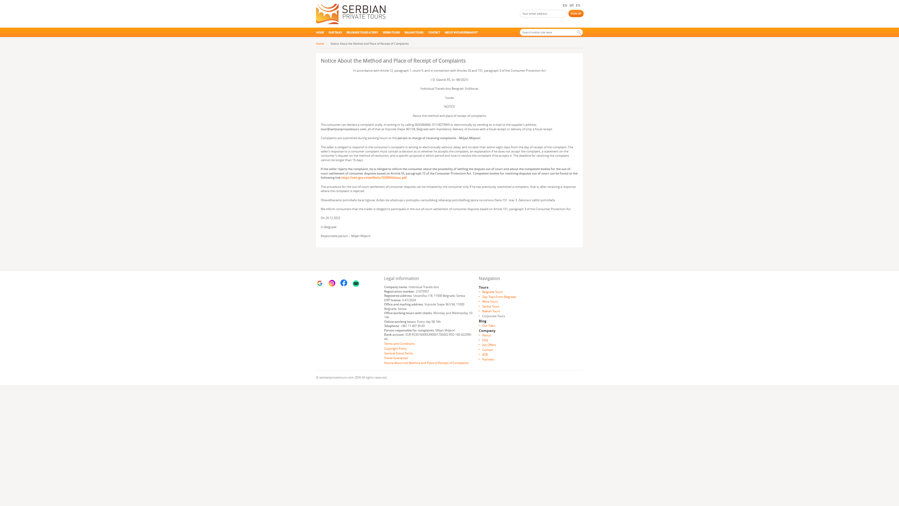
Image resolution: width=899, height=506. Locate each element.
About (486, 335)
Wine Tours (490, 301)
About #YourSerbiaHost (461, 32)
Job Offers (489, 345)
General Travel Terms (398, 353)
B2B (485, 354)
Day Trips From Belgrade (499, 297)
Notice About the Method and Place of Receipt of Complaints (426, 363)
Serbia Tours (391, 32)
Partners (488, 359)
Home (320, 32)
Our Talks (488, 326)
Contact (434, 32)
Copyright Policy (395, 348)
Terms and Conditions (399, 344)
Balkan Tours (414, 32)
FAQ (485, 340)
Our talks (335, 32)
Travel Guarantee (396, 358)
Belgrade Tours (492, 292)
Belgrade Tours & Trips (362, 32)
